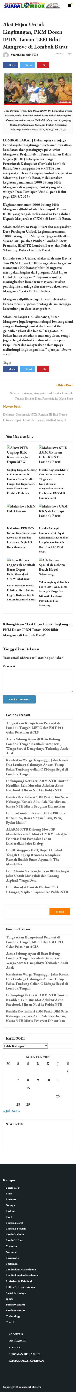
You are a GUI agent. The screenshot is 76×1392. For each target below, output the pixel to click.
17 (48, 1088)
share (12, 65)
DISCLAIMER (17, 1341)
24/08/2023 (58, 53)
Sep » (16, 1111)
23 (38, 1096)
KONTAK (15, 1347)
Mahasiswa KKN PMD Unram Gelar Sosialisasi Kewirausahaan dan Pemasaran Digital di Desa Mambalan (21, 537)
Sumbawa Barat (15, 1304)
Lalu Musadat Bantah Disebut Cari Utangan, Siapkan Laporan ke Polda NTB (37, 889)
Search (60, 911)
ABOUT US (16, 1334)
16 (38, 1088)
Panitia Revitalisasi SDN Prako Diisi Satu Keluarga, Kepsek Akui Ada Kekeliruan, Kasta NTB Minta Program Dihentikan (37, 802)
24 (48, 1096)
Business (11, 1199)
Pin (44, 65)
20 (8, 1096)
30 (38, 1104)
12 (68, 1080)
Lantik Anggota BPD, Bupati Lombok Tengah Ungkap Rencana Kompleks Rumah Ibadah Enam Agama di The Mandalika (34, 857)
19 (68, 1088)
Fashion (10, 1211)
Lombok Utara (14, 1240)
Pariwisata (12, 1258)
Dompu (10, 1205)
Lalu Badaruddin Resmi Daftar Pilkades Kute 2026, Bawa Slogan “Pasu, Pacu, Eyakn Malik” (35, 818)
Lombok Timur (15, 1234)
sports (9, 1298)
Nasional (11, 1252)
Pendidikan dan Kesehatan (22, 1275)
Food (9, 1217)
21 (18, 1096)
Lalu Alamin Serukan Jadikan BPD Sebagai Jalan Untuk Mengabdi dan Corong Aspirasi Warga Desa (37, 876)
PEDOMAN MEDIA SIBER (25, 1354)
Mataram (11, 1246)
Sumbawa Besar (15, 1310)
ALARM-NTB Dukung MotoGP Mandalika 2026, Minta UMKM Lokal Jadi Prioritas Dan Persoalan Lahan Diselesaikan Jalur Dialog (37, 836)
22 (28, 1096)
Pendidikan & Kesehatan (21, 1269)
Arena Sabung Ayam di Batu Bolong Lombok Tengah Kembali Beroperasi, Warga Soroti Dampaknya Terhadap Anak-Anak (38, 746)
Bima (9, 1193)
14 (18, 1088)
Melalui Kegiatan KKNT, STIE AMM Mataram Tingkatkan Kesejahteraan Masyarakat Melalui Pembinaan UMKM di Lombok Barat (53, 484)
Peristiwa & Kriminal (19, 1281)
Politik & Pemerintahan (20, 1287)
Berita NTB (13, 1187)
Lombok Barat (14, 1222)
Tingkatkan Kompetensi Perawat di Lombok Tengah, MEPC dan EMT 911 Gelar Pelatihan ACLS (35, 727)
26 (68, 1096)
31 (48, 1104)
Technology (13, 1316)
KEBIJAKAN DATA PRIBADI (26, 1360)
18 (58, 1088)
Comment (9, 666)
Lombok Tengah (16, 1228)
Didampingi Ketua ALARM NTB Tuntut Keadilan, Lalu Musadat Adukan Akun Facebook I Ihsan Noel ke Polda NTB (37, 785)
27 (8, 1104)
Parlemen (12, 1263)
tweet (29, 65)
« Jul (6, 1111)
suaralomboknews (30, 1386)
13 (8, 1088)
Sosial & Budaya (16, 1293)
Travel (10, 1322)
